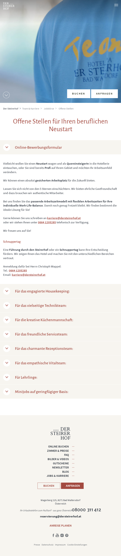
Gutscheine (61, 463)
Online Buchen (58, 446)
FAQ (66, 455)
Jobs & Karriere (58, 476)
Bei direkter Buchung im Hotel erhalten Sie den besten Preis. (93, 69)
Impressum (60, 544)
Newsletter (60, 467)
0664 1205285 (47, 222)
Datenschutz (47, 544)
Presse (37, 544)
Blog (65, 471)
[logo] (9, 6)
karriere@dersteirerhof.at (64, 218)
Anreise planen (61, 525)
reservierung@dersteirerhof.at (60, 516)
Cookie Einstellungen (77, 544)
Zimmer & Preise (58, 451)
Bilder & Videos (58, 459)
